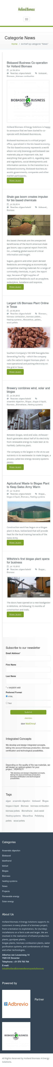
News (4, 886)
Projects (6, 891)
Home (14, 44)
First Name (11, 664)
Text (10, 703)
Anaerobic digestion (11, 850)
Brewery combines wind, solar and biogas (28, 389)
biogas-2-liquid (39, 401)
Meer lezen (15, 180)
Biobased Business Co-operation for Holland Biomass (27, 64)
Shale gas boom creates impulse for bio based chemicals (27, 198)
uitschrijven (28, 718)
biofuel (5, 865)
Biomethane (21, 404)
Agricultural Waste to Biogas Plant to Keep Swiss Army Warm (28, 485)
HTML (10, 696)
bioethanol (6, 860)
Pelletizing (39, 815)
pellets (38, 319)
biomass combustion (25, 76)
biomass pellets (33, 316)
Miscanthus (28, 319)
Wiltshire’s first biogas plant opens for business (28, 560)
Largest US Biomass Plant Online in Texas (28, 305)
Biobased (6, 855)
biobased (42, 73)
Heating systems (14, 319)
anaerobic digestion (15, 401)
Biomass (11, 76)
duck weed (39, 810)
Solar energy (8, 901)
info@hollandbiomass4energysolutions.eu (23, 968)
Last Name (11, 676)
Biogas (28, 401)
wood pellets (12, 322)
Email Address (13, 653)
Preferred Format (14, 692)
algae (8, 800)
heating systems (9, 880)
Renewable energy (10, 896)
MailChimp (30, 723)
